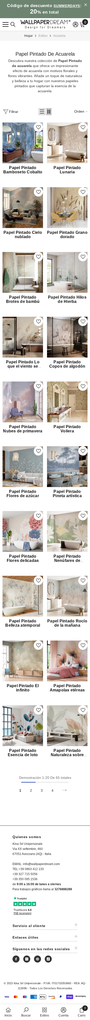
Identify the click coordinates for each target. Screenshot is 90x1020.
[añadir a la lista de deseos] (38, 127)
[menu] (5, 24)
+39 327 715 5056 (25, 874)
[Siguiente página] (64, 790)
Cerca (86, 5)
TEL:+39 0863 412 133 (28, 869)
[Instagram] (26, 959)
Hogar (28, 36)
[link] (26, 1012)
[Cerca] (13, 24)
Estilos (43, 36)
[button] (42, 111)
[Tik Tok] (48, 959)
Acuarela (59, 36)
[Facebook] (16, 959)
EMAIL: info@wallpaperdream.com (36, 864)
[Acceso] (75, 24)
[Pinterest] (37, 959)
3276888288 (63, 889)
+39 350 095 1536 (25, 879)
